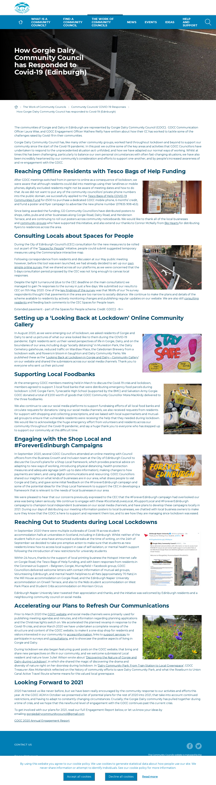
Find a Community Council (72, 22)
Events (151, 22)
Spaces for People (51, 248)
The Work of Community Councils (103, 22)
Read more (150, 776)
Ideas (169, 22)
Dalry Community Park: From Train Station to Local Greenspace (140, 665)
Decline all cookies (121, 776)
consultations (58, 638)
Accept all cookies (79, 776)
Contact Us (23, 744)
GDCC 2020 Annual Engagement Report (42, 720)
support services (114, 634)
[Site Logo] (39, 8)
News (131, 22)
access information (79, 634)
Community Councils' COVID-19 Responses (98, 106)
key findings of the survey (77, 290)
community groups (33, 223)
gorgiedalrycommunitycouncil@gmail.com (55, 714)
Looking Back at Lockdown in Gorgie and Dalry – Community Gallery (92, 357)
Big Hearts (172, 223)
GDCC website (57, 614)
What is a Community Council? (40, 22)
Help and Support (190, 22)
